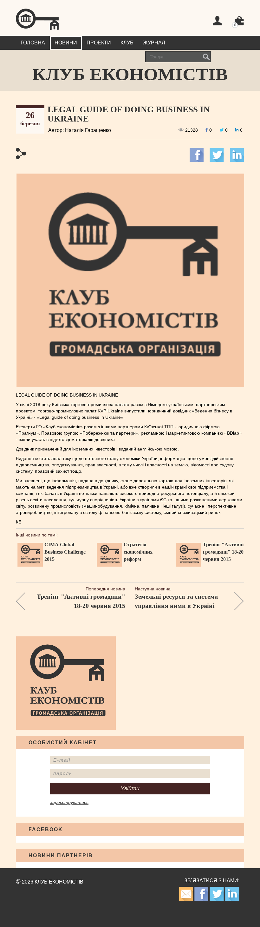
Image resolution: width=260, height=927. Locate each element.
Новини (66, 42)
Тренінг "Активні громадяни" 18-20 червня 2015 (223, 552)
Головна (33, 42)
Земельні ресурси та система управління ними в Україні (176, 601)
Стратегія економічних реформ (138, 552)
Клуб (126, 42)
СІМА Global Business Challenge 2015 (65, 552)
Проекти (99, 42)
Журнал (154, 42)
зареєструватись (69, 802)
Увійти (130, 788)
